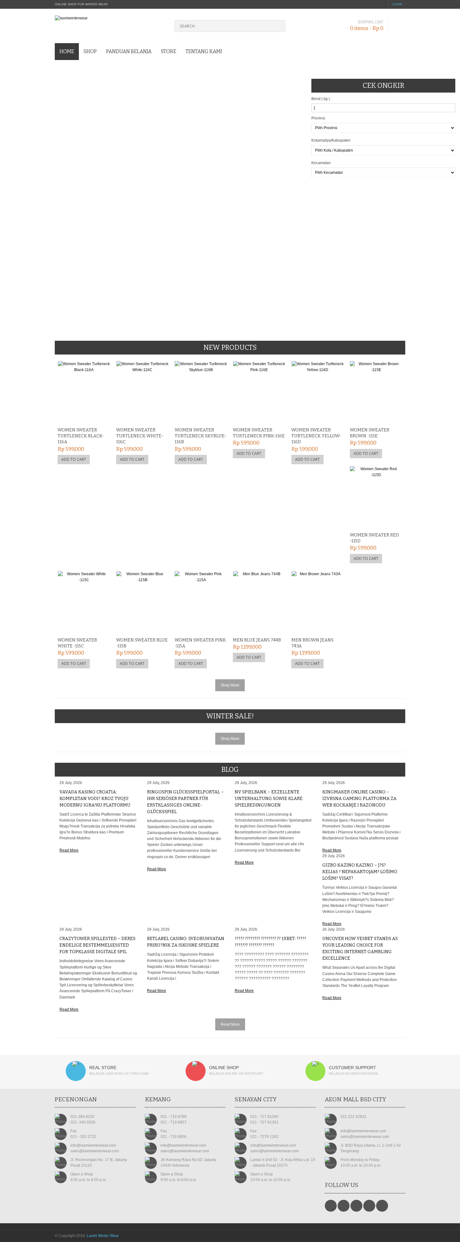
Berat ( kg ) (320, 99)
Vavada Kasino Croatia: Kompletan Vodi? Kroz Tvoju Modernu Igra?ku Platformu (94, 798)
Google (356, 1206)
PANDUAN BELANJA (128, 51)
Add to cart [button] (73, 459)
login (397, 4)
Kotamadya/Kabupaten (330, 140)
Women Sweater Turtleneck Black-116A (81, 436)
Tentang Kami (204, 51)
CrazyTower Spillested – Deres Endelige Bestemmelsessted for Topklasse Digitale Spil (97, 945)
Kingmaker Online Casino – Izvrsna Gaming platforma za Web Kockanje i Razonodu (359, 798)
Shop (90, 51)
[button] (14, 154)
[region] (156, 167)
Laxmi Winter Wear (103, 1236)
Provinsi (318, 118)
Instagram (382, 1206)
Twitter (344, 1206)
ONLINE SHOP (224, 1067)
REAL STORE (102, 1067)
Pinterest (369, 1206)
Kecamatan (321, 163)
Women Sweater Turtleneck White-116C (139, 436)
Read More (69, 850)
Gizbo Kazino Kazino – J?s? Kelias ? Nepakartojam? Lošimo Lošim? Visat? (359, 871)
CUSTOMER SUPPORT (352, 1067)
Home (66, 51)
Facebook (331, 1206)
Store (168, 51)
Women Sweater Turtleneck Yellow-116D (316, 436)
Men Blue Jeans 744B (257, 640)
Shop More (230, 685)
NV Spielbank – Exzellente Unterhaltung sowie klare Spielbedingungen (269, 798)
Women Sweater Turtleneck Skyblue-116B (201, 436)
